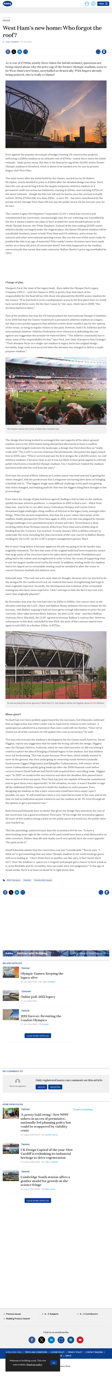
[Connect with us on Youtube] (80, 1340)
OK (53, 1362)
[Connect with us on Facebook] (32, 1340)
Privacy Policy (75, 1352)
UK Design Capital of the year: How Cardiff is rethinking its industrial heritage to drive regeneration (47, 1153)
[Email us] (61, 1340)
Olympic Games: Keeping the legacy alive (42, 975)
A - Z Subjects (51, 1313)
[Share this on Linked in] (19, 51)
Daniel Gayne (51, 1134)
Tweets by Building (82, 1109)
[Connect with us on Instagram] (70, 1340)
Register (55, 1087)
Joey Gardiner (12, 41)
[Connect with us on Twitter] (41, 1340)
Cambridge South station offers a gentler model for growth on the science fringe (45, 1181)
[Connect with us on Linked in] (51, 1340)
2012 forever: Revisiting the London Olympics (41, 1018)
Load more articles (38, 1035)
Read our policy (34, 1364)
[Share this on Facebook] (7, 51)
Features (25, 968)
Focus (6, 20)
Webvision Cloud (63, 1366)
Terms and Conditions (36, 1352)
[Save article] (104, 51)
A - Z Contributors (89, 1313)
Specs (68, 1355)
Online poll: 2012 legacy (38, 996)
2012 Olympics (13, 880)
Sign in (70, 46)
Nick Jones (50, 1189)
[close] (106, 46)
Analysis (27, 880)
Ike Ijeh (45, 1024)
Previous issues (13, 1313)
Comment (26, 991)
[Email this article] (25, 51)
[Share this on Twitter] (13, 51)
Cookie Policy (57, 1352)
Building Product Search (18, 1318)
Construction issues (43, 880)
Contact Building (94, 1352)
